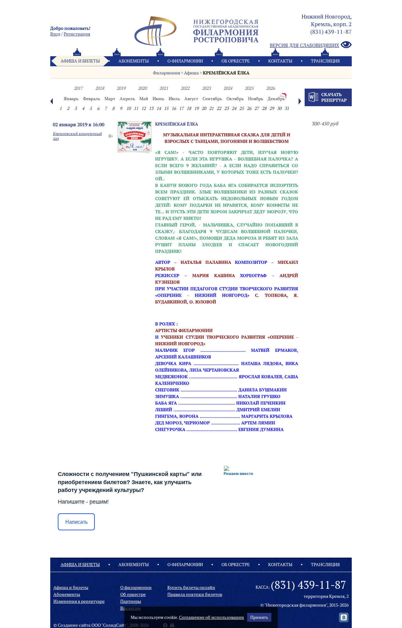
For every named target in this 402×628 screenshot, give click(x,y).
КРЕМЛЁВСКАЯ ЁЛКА (226, 73)
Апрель (127, 98)
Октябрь (235, 98)
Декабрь (276, 98)
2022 (185, 88)
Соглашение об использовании (211, 617)
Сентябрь (212, 98)
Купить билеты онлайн (191, 587)
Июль (174, 98)
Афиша (191, 73)
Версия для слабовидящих (304, 45)
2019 (121, 88)
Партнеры (130, 601)
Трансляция (325, 61)
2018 (99, 88)
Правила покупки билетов (194, 594)
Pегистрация (77, 34)
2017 (78, 88)
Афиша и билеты (80, 61)
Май (143, 98)
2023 (206, 88)
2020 (142, 88)
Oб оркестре (235, 61)
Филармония (166, 73)
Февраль (91, 98)
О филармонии (185, 61)
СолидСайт (114, 625)
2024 (227, 88)
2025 (249, 88)
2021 (163, 88)
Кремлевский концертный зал (77, 136)
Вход (55, 34)
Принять (259, 617)
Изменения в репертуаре (79, 601)
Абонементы (133, 61)
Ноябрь (255, 98)
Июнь (158, 98)
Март (110, 98)
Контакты (280, 61)
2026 (270, 88)
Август (191, 98)
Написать (76, 522)
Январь (71, 98)
